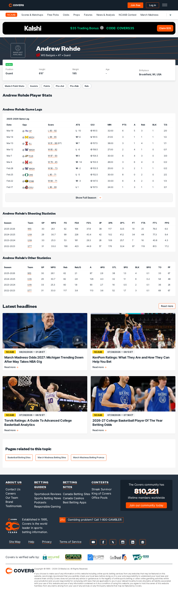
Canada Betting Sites (76, 494)
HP (30, 131)
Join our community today (146, 505)
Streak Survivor (102, 489)
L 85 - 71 (52, 174)
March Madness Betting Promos (88, 457)
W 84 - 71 (52, 181)
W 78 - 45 (52, 162)
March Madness (149, 14)
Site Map (15, 541)
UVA (30, 234)
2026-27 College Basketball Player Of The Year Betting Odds (127, 423)
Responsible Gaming (47, 506)
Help (31, 541)
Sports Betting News (47, 498)
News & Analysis (105, 14)
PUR (31, 156)
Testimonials (14, 506)
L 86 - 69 (52, 187)
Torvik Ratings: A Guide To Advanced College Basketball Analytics (38, 423)
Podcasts (40, 502)
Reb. (87, 86)
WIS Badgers (48, 55)
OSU (31, 187)
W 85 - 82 (52, 149)
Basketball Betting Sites (19, 457)
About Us (14, 482)
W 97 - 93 (52, 155)
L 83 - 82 (52, 130)
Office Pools (99, 497)
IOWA (31, 181)
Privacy (47, 541)
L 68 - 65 (52, 137)
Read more (168, 306)
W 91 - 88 (53, 143)
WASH (32, 149)
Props (76, 14)
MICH (31, 137)
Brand (9, 502)
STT (30, 246)
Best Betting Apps (74, 502)
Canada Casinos (73, 498)
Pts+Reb (74, 86)
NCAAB (11, 14)
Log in (152, 5)
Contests (100, 482)
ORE (31, 175)
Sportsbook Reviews (47, 494)
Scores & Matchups (32, 14)
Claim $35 (165, 28)
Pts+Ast (60, 86)
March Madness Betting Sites (52, 457)
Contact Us (13, 489)
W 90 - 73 (53, 168)
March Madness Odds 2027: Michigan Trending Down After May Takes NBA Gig (43, 359)
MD (30, 162)
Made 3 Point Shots (14, 86)
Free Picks (53, 14)
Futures (88, 14)
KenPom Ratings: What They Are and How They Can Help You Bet (130, 359)
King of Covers (101, 493)
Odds (66, 14)
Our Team (12, 497)
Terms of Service (70, 541)
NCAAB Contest (127, 14)
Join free (135, 5)
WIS (29, 228)
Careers (11, 493)
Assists (34, 86)
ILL (30, 143)
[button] (89, 197)
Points (47, 86)
